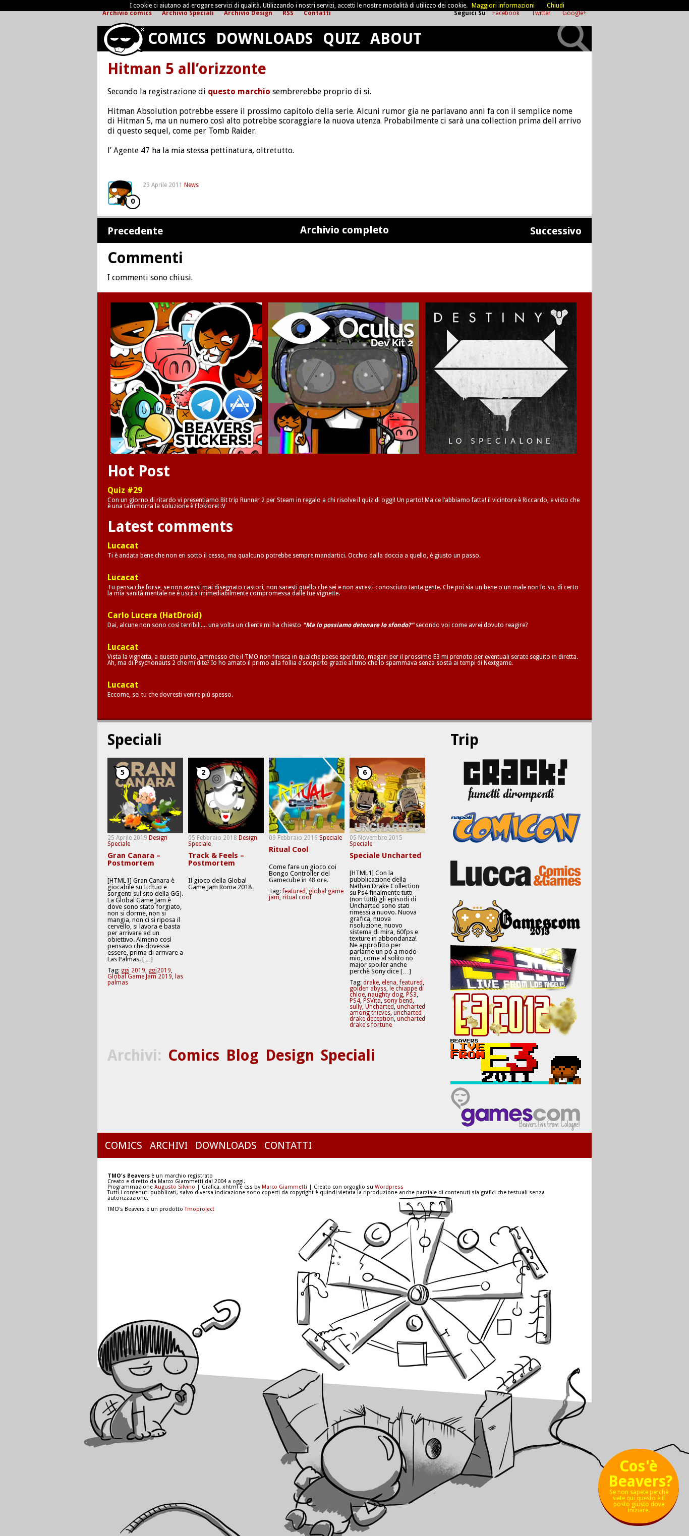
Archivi (169, 1145)
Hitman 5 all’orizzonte (186, 69)
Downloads (264, 38)
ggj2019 (159, 970)
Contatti (317, 13)
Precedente (135, 231)
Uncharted (379, 1006)
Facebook (506, 13)
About (396, 38)
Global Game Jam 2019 (139, 976)
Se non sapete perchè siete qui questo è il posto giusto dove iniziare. (640, 1490)
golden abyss (368, 988)
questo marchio (239, 91)
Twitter (541, 13)
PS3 (411, 994)
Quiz (341, 38)
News (191, 185)
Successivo (556, 231)
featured (294, 891)
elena (389, 982)
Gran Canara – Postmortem (133, 859)
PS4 (355, 1000)
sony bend (398, 1000)
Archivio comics (127, 13)
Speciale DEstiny (501, 378)
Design (158, 837)
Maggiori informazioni (503, 5)
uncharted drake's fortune (387, 1021)
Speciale (118, 843)
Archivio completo (344, 230)
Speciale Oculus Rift (343, 378)
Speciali (348, 1055)
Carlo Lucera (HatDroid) (154, 615)
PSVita (372, 1000)
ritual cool (296, 897)
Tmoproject (199, 1209)
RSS (288, 13)
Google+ (574, 13)
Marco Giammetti (283, 1187)
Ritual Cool (288, 849)
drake (371, 982)
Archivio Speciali (188, 13)
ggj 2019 (133, 970)
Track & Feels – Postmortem (216, 859)
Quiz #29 (124, 490)
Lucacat (123, 546)
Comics (177, 38)
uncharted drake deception (386, 1015)
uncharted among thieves (387, 1009)
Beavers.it (123, 39)
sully (356, 1006)
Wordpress (389, 1187)
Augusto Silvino (174, 1187)
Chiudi (555, 5)
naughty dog (385, 994)
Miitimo (186, 378)
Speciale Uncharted (385, 855)
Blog (242, 1055)
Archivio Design (248, 13)
